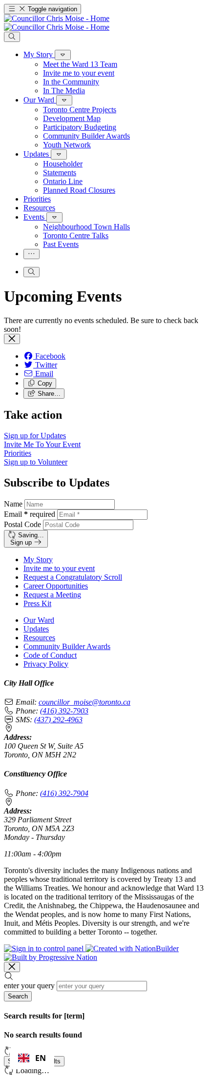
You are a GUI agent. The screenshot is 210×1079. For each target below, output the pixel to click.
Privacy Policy (45, 664)
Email (29, 514)
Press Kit (37, 603)
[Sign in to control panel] (44, 948)
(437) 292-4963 (58, 719)
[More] (63, 55)
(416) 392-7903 (64, 711)
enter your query (29, 985)
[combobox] (32, 1058)
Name (13, 504)
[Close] (12, 339)
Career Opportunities (55, 586)
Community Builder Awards (66, 646)
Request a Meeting (52, 594)
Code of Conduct (50, 655)
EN (40, 1058)
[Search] (12, 37)
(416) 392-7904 (64, 793)
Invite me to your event (59, 568)
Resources (39, 637)
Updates (36, 629)
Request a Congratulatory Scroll (72, 577)
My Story (38, 559)
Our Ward (38, 620)
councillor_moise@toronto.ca (84, 702)
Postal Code (22, 524)
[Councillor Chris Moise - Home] (56, 22)
